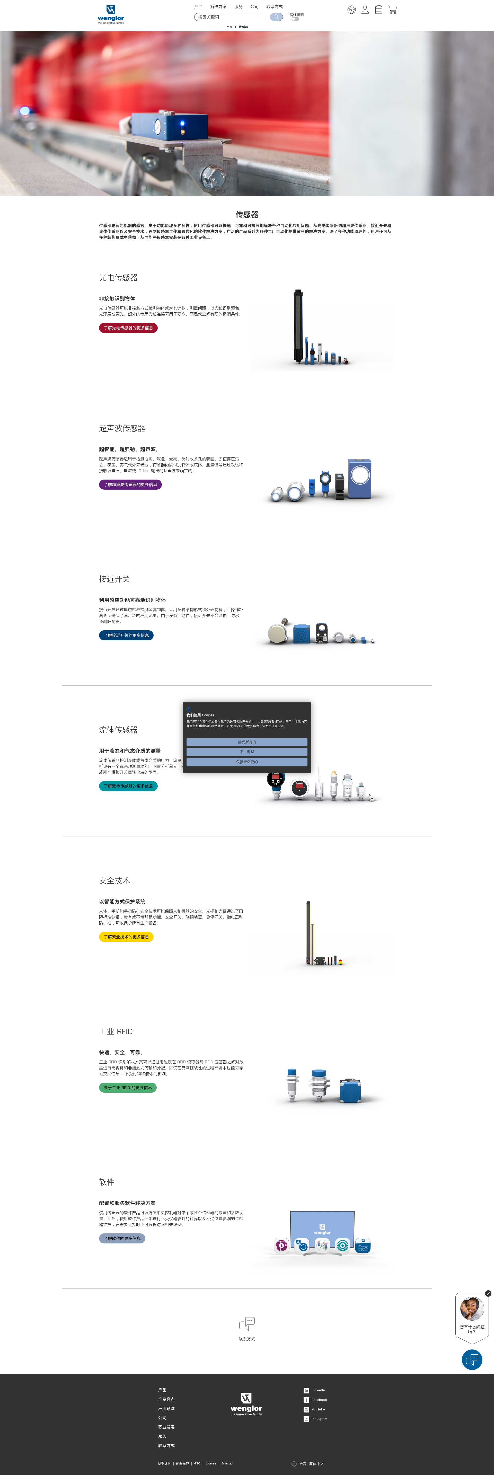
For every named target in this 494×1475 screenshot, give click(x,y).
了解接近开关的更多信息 (126, 635)
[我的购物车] (392, 12)
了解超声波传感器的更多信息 (130, 484)
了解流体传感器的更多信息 (128, 786)
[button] (351, 10)
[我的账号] (365, 12)
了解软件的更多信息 (122, 1238)
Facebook (319, 1399)
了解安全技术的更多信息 (126, 937)
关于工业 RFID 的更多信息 (128, 1087)
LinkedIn (318, 1390)
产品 (229, 27)
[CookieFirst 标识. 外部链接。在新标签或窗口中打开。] (188, 709)
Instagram (319, 1418)
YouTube (318, 1409)
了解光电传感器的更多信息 (128, 328)
